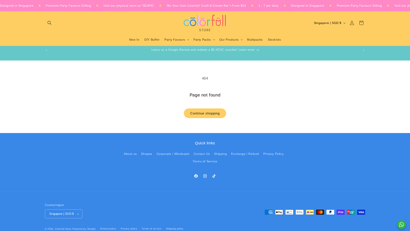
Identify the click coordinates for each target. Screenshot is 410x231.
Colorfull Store (63, 229)
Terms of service (151, 228)
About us (130, 153)
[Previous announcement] (46, 50)
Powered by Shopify (84, 229)
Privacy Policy (273, 153)
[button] (49, 23)
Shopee (146, 153)
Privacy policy (129, 228)
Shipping (220, 153)
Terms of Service (205, 161)
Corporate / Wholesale (173, 153)
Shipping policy (175, 228)
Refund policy (108, 228)
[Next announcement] (363, 50)
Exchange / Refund (245, 153)
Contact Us (202, 153)
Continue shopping (205, 113)
